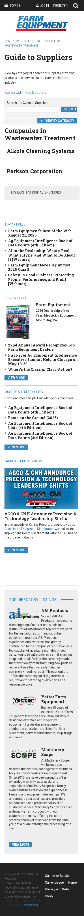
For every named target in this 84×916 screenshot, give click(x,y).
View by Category (59, 121)
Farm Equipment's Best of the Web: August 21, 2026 (40, 232)
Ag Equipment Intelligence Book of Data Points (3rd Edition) (40, 435)
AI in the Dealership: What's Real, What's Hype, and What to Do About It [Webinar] (41, 254)
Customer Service (57, 876)
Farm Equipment (53, 304)
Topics (15, 5)
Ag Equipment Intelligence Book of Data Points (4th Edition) (40, 242)
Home (8, 41)
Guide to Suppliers (47, 41)
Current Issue (54, 882)
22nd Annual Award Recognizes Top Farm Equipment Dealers (41, 347)
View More (16, 378)
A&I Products (54, 610)
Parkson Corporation (34, 171)
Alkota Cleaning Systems (40, 150)
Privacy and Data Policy (57, 890)
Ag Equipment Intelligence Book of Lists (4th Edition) (40, 425)
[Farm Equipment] (17, 321)
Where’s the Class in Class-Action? (40, 369)
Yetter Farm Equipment (53, 699)
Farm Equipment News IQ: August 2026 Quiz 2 (39, 267)
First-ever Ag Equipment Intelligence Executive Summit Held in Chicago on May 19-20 (43, 359)
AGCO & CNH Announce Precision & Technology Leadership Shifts (40, 516)
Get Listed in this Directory (25, 92)
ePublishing (31, 905)
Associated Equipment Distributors (29, 529)
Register (60, 5)
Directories (23, 41)
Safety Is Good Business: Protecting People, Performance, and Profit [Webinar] (41, 279)
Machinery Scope (53, 752)
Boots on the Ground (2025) (33, 417)
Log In (44, 5)
